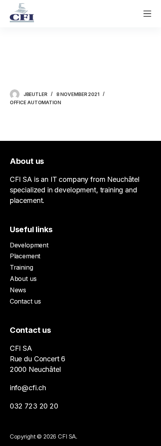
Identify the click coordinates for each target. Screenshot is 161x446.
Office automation (35, 102)
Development (29, 245)
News (18, 290)
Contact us (25, 301)
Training (21, 267)
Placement (25, 256)
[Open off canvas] (147, 14)
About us (23, 279)
